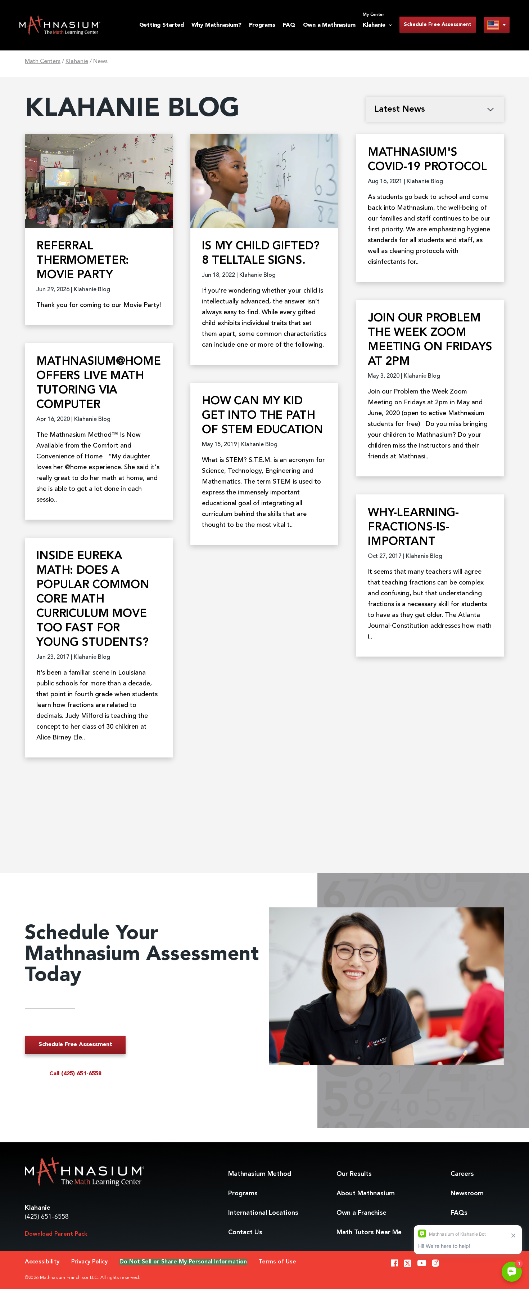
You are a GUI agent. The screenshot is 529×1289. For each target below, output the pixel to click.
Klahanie (76, 62)
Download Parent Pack (56, 1234)
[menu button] (497, 24)
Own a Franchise (361, 1213)
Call (75, 1074)
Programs (262, 25)
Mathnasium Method (259, 1174)
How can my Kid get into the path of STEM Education (262, 416)
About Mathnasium (365, 1193)
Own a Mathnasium (329, 25)
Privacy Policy (89, 1262)
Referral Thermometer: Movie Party (82, 261)
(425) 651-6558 (47, 1217)
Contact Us (245, 1232)
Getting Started (161, 25)
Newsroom (467, 1193)
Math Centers (42, 62)
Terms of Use (277, 1262)
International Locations (263, 1213)
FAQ (289, 25)
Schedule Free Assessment (437, 24)
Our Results (354, 1174)
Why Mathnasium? (216, 25)
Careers (462, 1174)
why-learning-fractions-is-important (413, 527)
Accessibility (42, 1262)
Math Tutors (369, 1232)
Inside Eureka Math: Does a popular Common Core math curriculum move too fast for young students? (92, 600)
